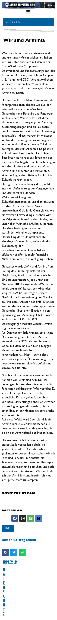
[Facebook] (14, 518)
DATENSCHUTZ (4, 592)
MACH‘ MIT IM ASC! (18, 493)
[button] (28, 11)
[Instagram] (22, 518)
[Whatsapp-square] (30, 518)
